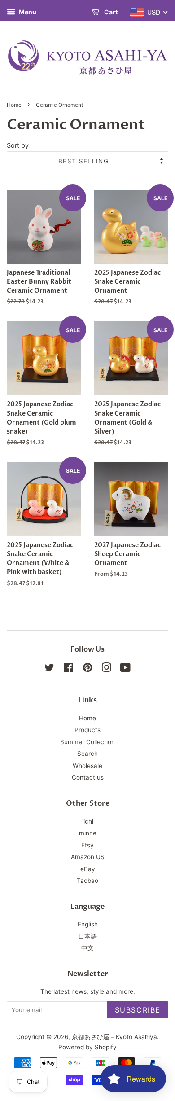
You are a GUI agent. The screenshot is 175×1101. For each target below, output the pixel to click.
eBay (87, 869)
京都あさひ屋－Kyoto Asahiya (114, 1036)
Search (87, 753)
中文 (87, 948)
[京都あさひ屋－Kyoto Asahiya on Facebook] (68, 669)
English (88, 924)
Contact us (88, 777)
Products (87, 729)
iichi (87, 821)
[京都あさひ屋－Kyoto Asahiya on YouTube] (125, 669)
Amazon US (88, 856)
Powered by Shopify (87, 1047)
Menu (27, 12)
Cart (110, 12)
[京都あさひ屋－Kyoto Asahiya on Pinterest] (87, 669)
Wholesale (87, 765)
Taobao (87, 880)
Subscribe (138, 1009)
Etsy (87, 845)
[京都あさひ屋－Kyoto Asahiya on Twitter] (49, 669)
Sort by (18, 145)
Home (14, 104)
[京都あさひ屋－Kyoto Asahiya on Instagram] (106, 669)
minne (87, 833)
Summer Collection (87, 742)
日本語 (87, 936)
